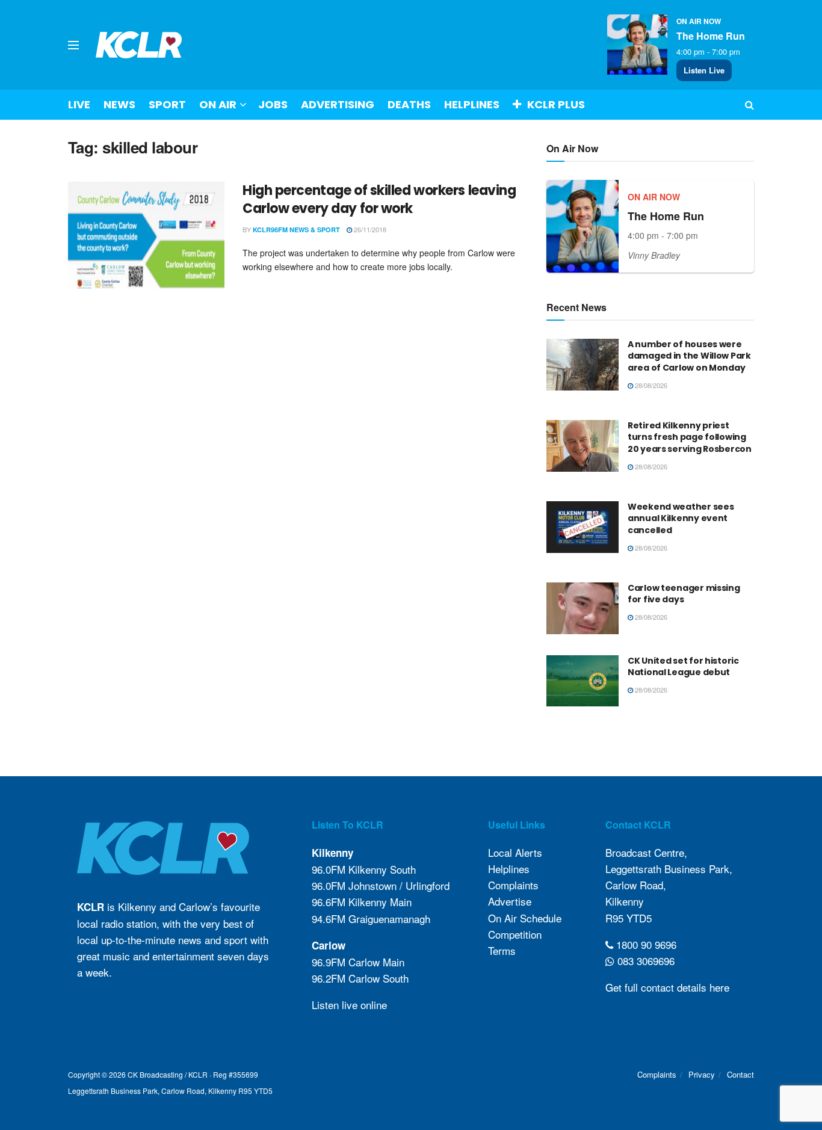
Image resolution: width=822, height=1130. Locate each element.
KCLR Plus (556, 104)
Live (79, 104)
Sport (167, 104)
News (119, 104)
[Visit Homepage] (139, 44)
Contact (740, 1074)
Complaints (513, 884)
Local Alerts (515, 852)
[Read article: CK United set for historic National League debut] (582, 681)
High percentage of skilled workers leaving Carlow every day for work (379, 199)
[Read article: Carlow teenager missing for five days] (582, 608)
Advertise (509, 901)
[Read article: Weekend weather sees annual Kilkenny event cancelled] (582, 527)
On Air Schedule (524, 917)
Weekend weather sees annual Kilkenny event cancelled (681, 518)
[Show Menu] (73, 45)
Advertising (337, 104)
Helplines (471, 104)
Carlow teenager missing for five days (684, 594)
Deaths (409, 104)
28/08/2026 (650, 385)
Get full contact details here (667, 987)
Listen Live (704, 70)
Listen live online (349, 1004)
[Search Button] (749, 105)
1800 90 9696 (644, 944)
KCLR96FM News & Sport (296, 229)
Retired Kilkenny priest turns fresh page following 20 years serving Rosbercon (690, 437)
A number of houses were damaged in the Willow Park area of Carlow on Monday (689, 356)
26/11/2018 (369, 229)
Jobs (273, 104)
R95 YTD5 (628, 917)
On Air (217, 104)
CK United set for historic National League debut (683, 667)
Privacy (701, 1074)
